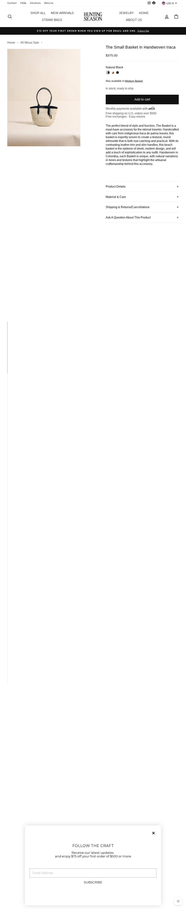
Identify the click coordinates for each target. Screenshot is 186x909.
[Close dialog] (153, 833)
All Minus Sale (29, 42)
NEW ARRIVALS (62, 13)
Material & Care (116, 196)
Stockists (35, 3)
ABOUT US (134, 20)
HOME (144, 13)
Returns (48, 3)
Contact (12, 3)
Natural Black (108, 72)
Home (11, 42)
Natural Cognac (112, 72)
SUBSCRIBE (93, 882)
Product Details (116, 186)
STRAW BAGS (52, 20)
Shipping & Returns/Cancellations (127, 207)
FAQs (23, 3)
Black (117, 72)
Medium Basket (134, 80)
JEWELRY (126, 13)
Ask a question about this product (128, 217)
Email (34, 865)
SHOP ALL (38, 13)
